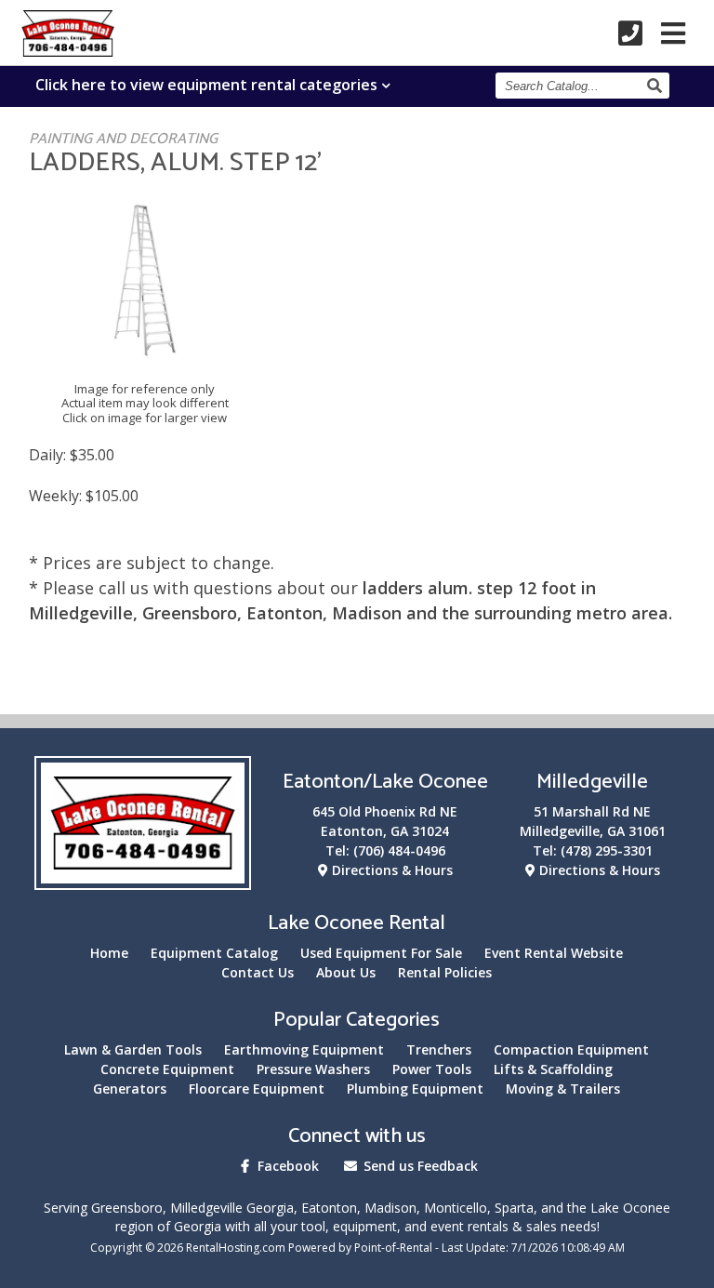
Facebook (286, 1166)
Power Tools (431, 1069)
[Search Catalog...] (657, 85)
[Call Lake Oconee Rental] (630, 33)
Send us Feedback (419, 1166)
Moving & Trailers (563, 1088)
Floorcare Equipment (256, 1088)
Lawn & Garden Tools (133, 1049)
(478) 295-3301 (607, 850)
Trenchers (438, 1049)
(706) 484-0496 (399, 850)
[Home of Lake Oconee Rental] (143, 878)
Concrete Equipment (167, 1069)
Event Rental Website (553, 953)
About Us (346, 972)
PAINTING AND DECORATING (123, 139)
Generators (129, 1088)
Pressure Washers (313, 1069)
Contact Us (257, 972)
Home (109, 953)
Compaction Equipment (571, 1049)
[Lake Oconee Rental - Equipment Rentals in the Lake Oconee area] (67, 50)
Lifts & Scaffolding (553, 1069)
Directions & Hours (390, 870)
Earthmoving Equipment (304, 1049)
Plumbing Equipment (415, 1088)
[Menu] (673, 33)
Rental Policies (445, 972)
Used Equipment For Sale (381, 953)
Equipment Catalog (214, 953)
